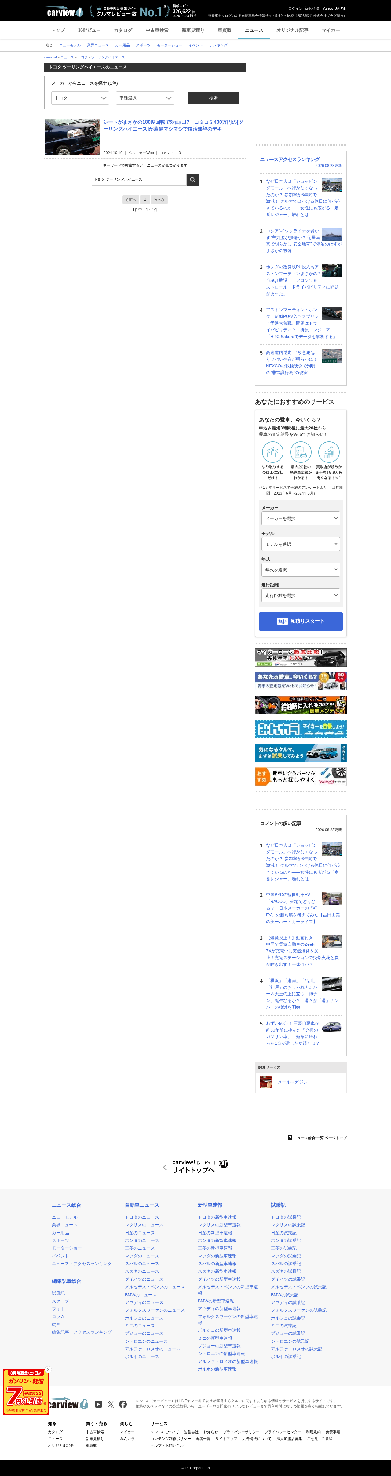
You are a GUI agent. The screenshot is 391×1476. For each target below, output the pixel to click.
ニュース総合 (66, 1205)
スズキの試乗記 (286, 1271)
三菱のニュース (140, 1248)
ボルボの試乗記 (286, 1356)
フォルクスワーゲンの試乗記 (299, 1310)
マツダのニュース (142, 1255)
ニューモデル (65, 1217)
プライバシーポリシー (241, 1432)
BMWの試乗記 (284, 1294)
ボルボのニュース (142, 1356)
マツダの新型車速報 (217, 1255)
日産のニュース (140, 1232)
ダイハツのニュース (144, 1279)
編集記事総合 (66, 1281)
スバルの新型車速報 (217, 1263)
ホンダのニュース (142, 1240)
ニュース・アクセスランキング (82, 1263)
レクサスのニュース (144, 1224)
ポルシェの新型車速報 (219, 1330)
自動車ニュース (142, 1205)
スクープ (60, 1301)
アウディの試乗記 (288, 1302)
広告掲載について (257, 1439)
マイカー (331, 30)
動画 (56, 1324)
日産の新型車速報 (215, 1232)
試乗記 (58, 1293)
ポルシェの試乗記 (288, 1318)
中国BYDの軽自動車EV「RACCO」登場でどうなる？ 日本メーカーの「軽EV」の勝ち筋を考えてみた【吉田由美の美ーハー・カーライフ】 (303, 908)
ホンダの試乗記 (286, 1240)
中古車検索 (157, 30)
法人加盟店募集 (289, 1439)
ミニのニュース (140, 1325)
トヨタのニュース (142, 1217)
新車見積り (193, 30)
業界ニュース (65, 1224)
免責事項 (333, 1432)
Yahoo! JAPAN (335, 8)
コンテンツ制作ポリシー (171, 1439)
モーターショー (67, 1248)
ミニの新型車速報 (215, 1338)
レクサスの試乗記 (288, 1224)
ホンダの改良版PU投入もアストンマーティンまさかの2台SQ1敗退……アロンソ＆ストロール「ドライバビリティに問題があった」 (302, 280)
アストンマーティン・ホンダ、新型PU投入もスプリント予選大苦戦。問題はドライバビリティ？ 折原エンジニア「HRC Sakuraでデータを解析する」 (301, 323)
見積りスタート (308, 621)
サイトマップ (226, 1439)
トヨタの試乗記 (286, 1217)
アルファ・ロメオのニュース (153, 1348)
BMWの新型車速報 (216, 1300)
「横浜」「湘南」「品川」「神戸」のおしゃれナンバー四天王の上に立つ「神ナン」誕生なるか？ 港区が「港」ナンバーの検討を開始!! (302, 994)
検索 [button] (213, 97)
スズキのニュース (142, 1271)
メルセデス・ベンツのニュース (155, 1286)
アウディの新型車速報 (219, 1308)
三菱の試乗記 (284, 1248)
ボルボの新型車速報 (217, 1369)
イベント (60, 1255)
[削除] (48, 1369)
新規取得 (312, 8)
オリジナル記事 (292, 30)
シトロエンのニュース (146, 1341)
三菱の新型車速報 (215, 1248)
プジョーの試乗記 (288, 1333)
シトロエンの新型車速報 (221, 1353)
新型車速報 (210, 1205)
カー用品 (60, 1232)
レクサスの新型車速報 (219, 1224)
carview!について (165, 1432)
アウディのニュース (144, 1302)
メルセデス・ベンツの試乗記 (299, 1286)
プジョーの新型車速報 (219, 1345)
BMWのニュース (141, 1294)
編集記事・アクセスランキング (82, 1332)
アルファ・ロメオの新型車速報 (228, 1361)
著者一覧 (203, 1439)
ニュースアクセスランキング (290, 159)
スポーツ (60, 1240)
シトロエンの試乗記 (290, 1341)
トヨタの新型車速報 (217, 1217)
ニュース (254, 30)
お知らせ (210, 1432)
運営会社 (191, 1432)
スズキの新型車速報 (217, 1271)
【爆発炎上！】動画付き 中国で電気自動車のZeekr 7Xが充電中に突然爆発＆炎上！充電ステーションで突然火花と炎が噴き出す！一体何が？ (302, 951)
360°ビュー (89, 30)
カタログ (123, 30)
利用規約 (313, 1432)
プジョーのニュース (144, 1333)
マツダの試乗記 (286, 1255)
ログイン (295, 8)
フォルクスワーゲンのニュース (155, 1310)
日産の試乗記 (284, 1232)
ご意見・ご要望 (320, 1439)
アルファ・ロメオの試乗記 (296, 1348)
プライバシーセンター (283, 1432)
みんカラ (127, 1439)
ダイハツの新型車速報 (219, 1279)
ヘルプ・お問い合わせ (169, 1445)
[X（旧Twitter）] (111, 1404)
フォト (58, 1308)
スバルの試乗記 (286, 1263)
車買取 (225, 30)
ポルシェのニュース (144, 1318)
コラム (58, 1316)
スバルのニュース (142, 1263)
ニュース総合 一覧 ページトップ (320, 1138)
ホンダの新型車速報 (217, 1240)
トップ (58, 30)
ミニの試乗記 (284, 1325)
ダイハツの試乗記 (288, 1279)
